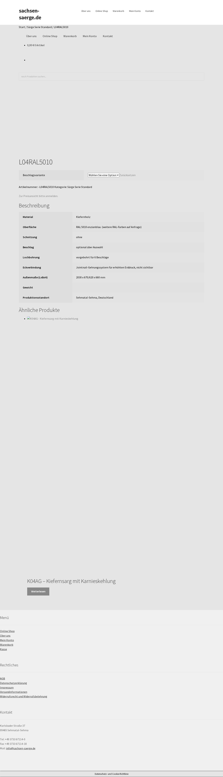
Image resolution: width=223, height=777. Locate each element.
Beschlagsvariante (34, 175)
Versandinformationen (13, 692)
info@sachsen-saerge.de (20, 748)
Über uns (86, 11)
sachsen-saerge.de (30, 14)
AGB (2, 678)
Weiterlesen (38, 591)
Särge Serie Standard (39, 27)
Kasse (3, 649)
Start (22, 27)
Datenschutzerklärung (13, 683)
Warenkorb (118, 11)
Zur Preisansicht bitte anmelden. (38, 196)
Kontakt (149, 11)
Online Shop (101, 11)
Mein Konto (135, 11)
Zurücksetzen (127, 175)
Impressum (7, 687)
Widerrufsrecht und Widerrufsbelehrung (23, 696)
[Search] (200, 76)
